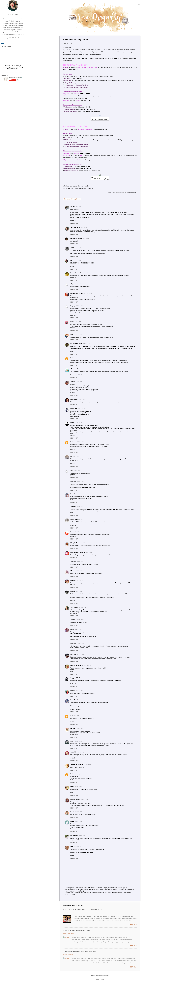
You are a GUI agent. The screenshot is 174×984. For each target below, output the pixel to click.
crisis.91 (73, 752)
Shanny (72, 571)
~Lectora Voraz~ (75, 369)
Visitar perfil (13, 37)
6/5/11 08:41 (79, 206)
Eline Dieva (73, 408)
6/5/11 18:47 (78, 422)
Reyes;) (72, 306)
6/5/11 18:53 (80, 442)
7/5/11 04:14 (80, 506)
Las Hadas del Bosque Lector (79, 273)
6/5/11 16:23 (82, 399)
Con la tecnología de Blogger (99, 975)
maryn (72, 741)
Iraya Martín (74, 399)
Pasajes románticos (76, 665)
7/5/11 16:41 (77, 532)
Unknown (73, 358)
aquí (16, 68)
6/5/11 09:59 (77, 260)
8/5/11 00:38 (79, 571)
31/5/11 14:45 (87, 764)
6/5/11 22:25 (80, 481)
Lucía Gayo (74, 835)
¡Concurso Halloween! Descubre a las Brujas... (80, 951)
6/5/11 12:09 (86, 343)
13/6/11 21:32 (84, 799)
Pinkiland (73, 728)
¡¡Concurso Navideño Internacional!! (76, 930)
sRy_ (71, 284)
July (71, 470)
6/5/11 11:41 (78, 321)
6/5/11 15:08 (85, 369)
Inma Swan (73, 494)
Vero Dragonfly (75, 227)
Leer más (133, 925)
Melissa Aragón (75, 799)
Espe (72, 786)
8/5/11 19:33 (79, 591)
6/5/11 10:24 (89, 293)
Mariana (72, 580)
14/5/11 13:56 (80, 643)
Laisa (72, 532)
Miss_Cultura (74, 543)
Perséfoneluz (74, 700)
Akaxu (72, 334)
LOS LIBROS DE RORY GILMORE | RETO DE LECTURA (82, 909)
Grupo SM (123, 192)
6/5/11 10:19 (77, 284)
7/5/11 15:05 (81, 519)
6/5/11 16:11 (79, 381)
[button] (135, 39)
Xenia (72, 247)
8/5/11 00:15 (80, 561)
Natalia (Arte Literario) (77, 293)
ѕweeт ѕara (74, 519)
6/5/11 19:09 (76, 456)
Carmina (73, 654)
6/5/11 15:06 (80, 358)
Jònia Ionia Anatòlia (76, 764)
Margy (72, 821)
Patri (71, 260)
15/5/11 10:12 (87, 665)
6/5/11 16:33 (81, 408)
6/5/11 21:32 (77, 470)
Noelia (72, 812)
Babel (72, 322)
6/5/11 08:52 (84, 227)
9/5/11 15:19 (80, 619)
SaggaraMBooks (75, 678)
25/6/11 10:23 (77, 846)
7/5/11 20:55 (89, 552)
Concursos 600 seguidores (72, 199)
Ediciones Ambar (116, 192)
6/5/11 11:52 (78, 334)
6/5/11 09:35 (86, 238)
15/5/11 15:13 (83, 700)
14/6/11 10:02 (78, 812)
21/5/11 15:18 (80, 752)
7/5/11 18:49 (83, 543)
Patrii (72, 629)
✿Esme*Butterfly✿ (76, 344)
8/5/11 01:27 (79, 580)
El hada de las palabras (77, 552)
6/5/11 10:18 (93, 273)
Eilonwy (72, 690)
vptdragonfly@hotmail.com (91, 76)
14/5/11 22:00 (80, 654)
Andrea (72, 381)
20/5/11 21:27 (78, 741)
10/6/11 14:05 (80, 774)
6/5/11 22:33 (81, 494)
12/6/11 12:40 (77, 786)
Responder (74, 223)
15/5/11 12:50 (85, 678)
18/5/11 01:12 (80, 728)
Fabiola (72, 591)
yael (71, 846)
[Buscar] (139, 5)
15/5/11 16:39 (75, 716)
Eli (71, 456)
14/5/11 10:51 (78, 629)
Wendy (72, 206)
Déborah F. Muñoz (76, 238)
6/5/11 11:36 (79, 306)
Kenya (72, 423)
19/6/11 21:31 (78, 821)
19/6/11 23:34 (81, 835)
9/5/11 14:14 (84, 607)
